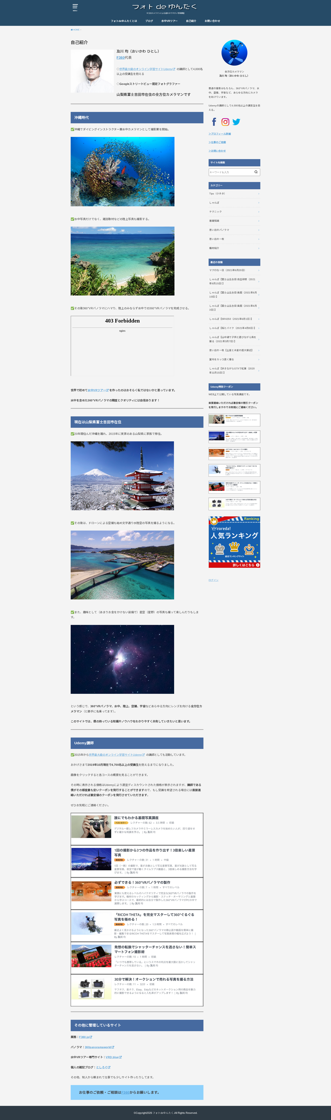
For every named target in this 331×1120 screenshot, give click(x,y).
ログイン (213, 580)
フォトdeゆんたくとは (124, 21)
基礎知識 (214, 220)
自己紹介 (191, 21)
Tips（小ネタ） (217, 193)
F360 (121, 57)
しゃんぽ (214, 202)
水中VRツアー (169, 21)
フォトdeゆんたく (163, 1113)
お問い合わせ (212, 21)
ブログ (149, 21)
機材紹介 (214, 248)
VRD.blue (112, 1057)
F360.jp (84, 1037)
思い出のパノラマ (219, 230)
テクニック (215, 211)
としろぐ (102, 1067)
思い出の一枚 (216, 239)
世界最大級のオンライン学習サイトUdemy (145, 69)
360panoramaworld (98, 1047)
